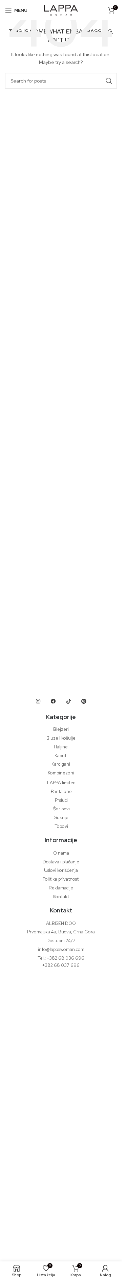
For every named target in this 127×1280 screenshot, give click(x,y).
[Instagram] (38, 701)
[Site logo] (61, 10)
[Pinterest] (84, 701)
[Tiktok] (69, 701)
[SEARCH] (109, 81)
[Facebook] (53, 701)
